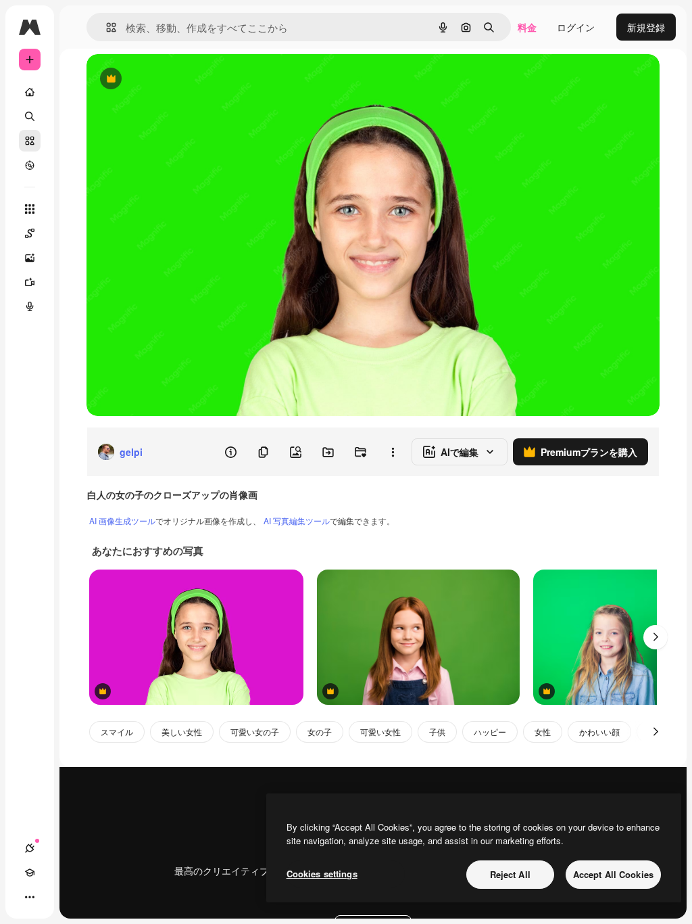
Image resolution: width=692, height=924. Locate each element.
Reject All (510, 874)
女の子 (319, 731)
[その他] (30, 897)
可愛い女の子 (254, 731)
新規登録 (646, 27)
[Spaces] (30, 233)
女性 (543, 731)
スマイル (117, 731)
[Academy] (30, 872)
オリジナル (179, 79)
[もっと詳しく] (30, 165)
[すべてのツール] (30, 209)
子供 (437, 731)
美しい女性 (182, 731)
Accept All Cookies (613, 874)
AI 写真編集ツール (297, 520)
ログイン (576, 27)
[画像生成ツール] (30, 258)
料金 (527, 27)
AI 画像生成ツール (122, 520)
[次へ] (655, 637)
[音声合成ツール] (30, 306)
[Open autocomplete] (105, 27)
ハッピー (490, 731)
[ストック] (30, 141)
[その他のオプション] (392, 451)
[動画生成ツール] (30, 282)
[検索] (30, 116)
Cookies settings (322, 873)
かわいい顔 (599, 731)
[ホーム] (30, 92)
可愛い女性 (380, 731)
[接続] (30, 848)
